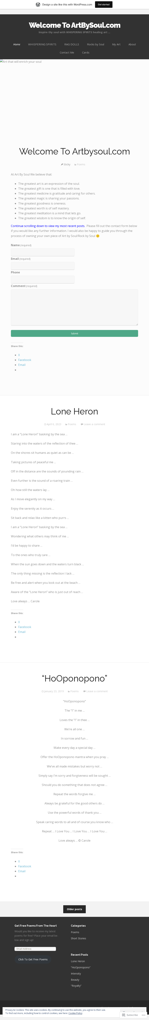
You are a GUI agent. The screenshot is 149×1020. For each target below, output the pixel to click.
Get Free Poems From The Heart (36, 925)
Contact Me (67, 52)
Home (16, 44)
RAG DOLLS (71, 44)
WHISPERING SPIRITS (42, 44)
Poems (81, 164)
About (132, 44)
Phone (15, 272)
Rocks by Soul (95, 44)
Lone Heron (74, 411)
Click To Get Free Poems (33, 959)
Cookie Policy (75, 1013)
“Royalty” (76, 985)
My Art (116, 44)
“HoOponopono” (74, 678)
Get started (104, 4)
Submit (74, 333)
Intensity (76, 973)
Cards (85, 52)
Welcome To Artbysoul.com (74, 151)
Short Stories (78, 938)
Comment (24, 286)
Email (21, 259)
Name (21, 245)
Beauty (75, 979)
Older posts (74, 909)
